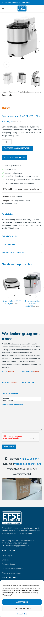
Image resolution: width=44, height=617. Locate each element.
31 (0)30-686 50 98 (11, 2)
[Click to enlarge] (6, 64)
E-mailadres (30, 371)
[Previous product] (3, 100)
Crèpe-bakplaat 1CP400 (12, 301)
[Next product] (8, 100)
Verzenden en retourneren (12, 568)
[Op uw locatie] (22, 401)
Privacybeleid (22, 614)
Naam (8, 371)
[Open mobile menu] (3, 8)
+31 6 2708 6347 (29, 458)
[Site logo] (22, 8)
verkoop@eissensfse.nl (27, 463)
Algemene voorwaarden (11, 573)
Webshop (13, 92)
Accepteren (22, 602)
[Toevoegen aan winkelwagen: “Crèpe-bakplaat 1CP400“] (9, 296)
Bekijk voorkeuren (22, 609)
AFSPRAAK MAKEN (24, 2)
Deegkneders (7, 95)
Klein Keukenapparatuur (29, 92)
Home (4, 92)
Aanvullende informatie (12, 404)
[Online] (22, 398)
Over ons (5, 560)
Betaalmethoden (8, 564)
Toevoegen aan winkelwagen (17, 148)
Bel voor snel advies (15, 157)
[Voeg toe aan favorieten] (14, 296)
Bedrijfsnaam (28, 382)
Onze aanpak (7, 555)
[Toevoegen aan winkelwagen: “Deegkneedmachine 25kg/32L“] (30, 296)
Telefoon (9, 382)
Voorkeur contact (10, 393)
